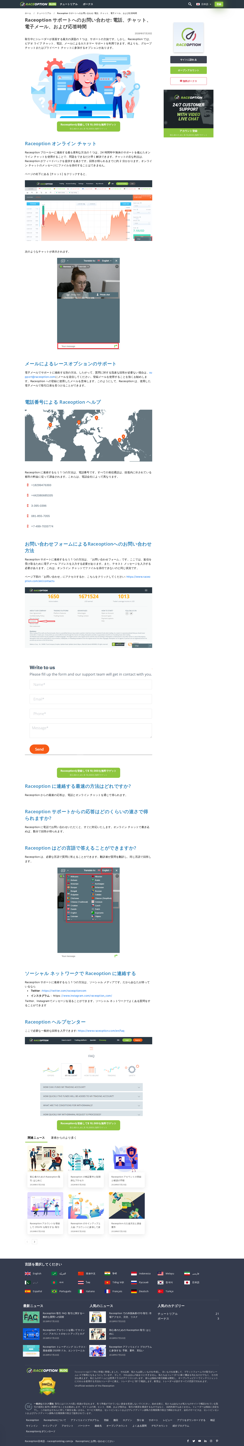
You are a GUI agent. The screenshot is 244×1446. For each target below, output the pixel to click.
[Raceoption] (188, 51)
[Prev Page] (27, 1241)
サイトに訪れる (188, 59)
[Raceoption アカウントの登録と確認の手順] (127, 1159)
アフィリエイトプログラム (85, 1420)
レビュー (167, 1420)
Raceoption (32, 1420)
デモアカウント (159, 1425)
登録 (219, 4)
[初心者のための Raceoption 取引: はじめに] (45, 1159)
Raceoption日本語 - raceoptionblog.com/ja (49, 1441)
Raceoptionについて (55, 1420)
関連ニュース (36, 1137)
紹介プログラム (181, 1425)
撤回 (115, 1420)
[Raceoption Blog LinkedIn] (204, 1441)
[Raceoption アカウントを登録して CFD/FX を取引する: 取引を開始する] (45, 1205)
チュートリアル (69, 4)
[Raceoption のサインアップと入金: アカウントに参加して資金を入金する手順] (86, 1205)
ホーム (28, 13)
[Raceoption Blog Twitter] (192, 1441)
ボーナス (88, 4)
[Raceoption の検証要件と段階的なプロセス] (86, 1159)
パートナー (84, 1425)
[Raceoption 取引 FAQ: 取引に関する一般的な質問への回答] (31, 1317)
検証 (212, 1420)
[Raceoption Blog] (47, 1373)
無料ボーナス (189, 81)
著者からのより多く (64, 1137)
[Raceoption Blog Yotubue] (198, 1441)
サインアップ (50, 1425)
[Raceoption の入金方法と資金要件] (127, 1205)
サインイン (32, 1425)
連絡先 (98, 1425)
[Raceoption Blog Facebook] (186, 1441)
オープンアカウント (188, 70)
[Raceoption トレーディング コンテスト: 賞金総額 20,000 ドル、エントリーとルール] (31, 1350)
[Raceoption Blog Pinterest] (215, 1441)
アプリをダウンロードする (191, 1420)
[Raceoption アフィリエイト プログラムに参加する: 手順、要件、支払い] (97, 1350)
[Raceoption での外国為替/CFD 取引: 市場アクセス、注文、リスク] (97, 1317)
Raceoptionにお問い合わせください (95, 1441)
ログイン (127, 1420)
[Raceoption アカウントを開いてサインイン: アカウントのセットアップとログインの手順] (31, 1333)
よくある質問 (139, 1425)
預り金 (140, 1420)
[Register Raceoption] (188, 108)
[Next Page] (34, 1241)
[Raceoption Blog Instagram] (209, 1441)
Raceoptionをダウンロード (41, 1431)
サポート (153, 1420)
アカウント (67, 1425)
